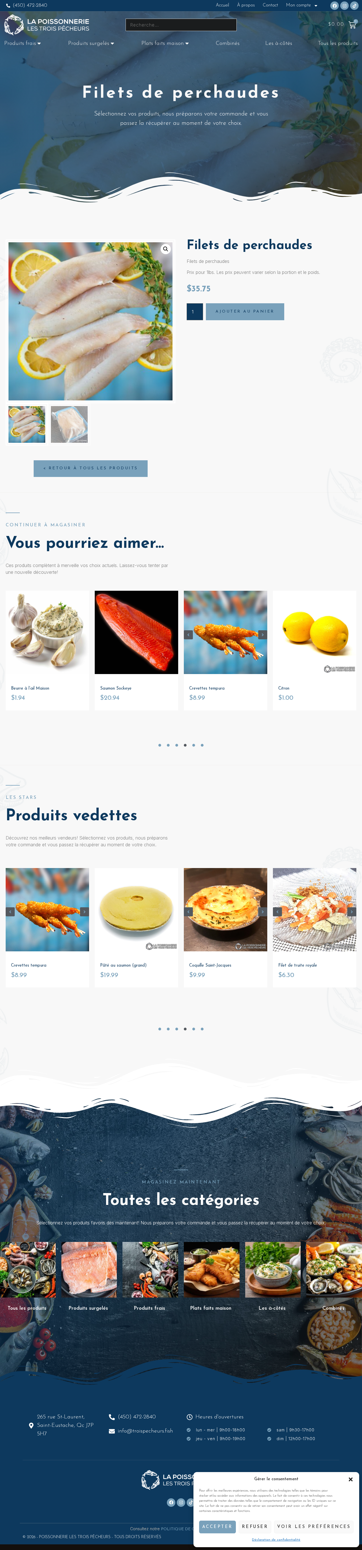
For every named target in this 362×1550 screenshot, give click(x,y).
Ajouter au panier (245, 311)
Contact (270, 5)
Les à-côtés (278, 43)
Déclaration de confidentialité (276, 1540)
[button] (351, 1479)
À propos (246, 5)
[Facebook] (334, 5)
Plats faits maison (162, 43)
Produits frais (20, 43)
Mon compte (298, 5)
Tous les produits (338, 43)
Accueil (222, 5)
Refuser (255, 1527)
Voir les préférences (313, 1527)
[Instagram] (344, 5)
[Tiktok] (354, 5)
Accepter (217, 1527)
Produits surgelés (88, 43)
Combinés (228, 43)
